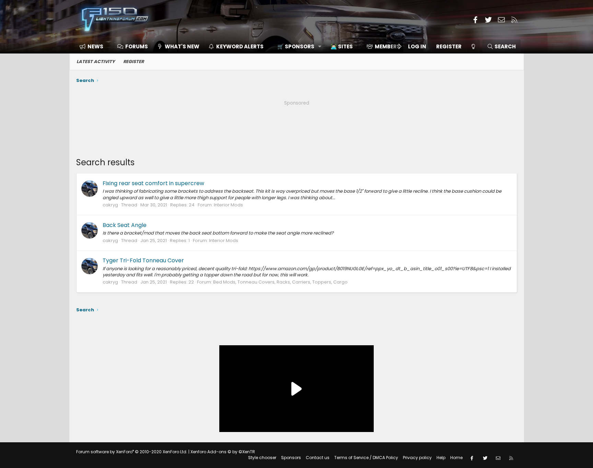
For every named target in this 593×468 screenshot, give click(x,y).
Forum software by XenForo (131, 452)
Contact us (317, 457)
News (95, 46)
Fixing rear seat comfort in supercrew (153, 183)
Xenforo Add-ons (222, 452)
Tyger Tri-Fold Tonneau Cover (143, 260)
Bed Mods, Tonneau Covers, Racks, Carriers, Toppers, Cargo (280, 282)
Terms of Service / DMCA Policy (366, 457)
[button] (297, 46)
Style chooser (262, 457)
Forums (136, 46)
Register (133, 61)
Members (387, 46)
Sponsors (291, 457)
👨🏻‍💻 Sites (341, 46)
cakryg (110, 205)
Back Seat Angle (125, 225)
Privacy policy (417, 457)
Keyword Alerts (240, 46)
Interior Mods (228, 205)
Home (456, 457)
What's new (182, 46)
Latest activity (96, 61)
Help (441, 457)
